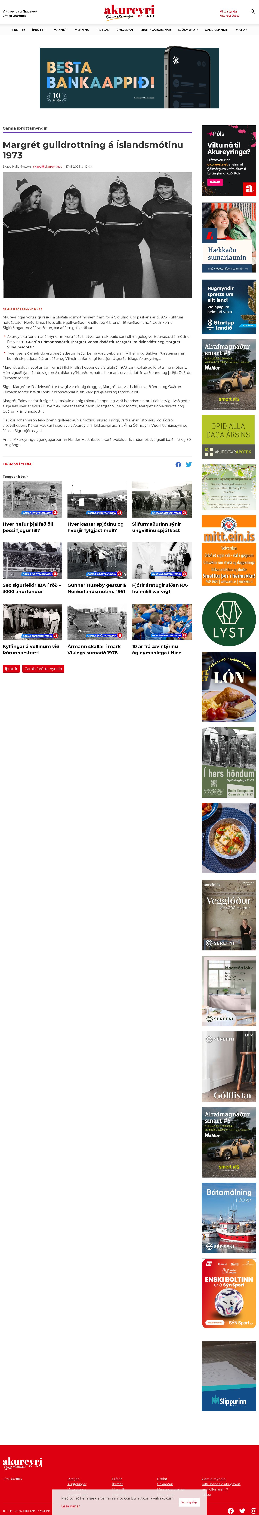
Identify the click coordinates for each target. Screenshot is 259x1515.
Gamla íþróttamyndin (43, 669)
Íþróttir (11, 669)
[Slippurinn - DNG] (229, 1377)
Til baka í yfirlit (18, 464)
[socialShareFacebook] (178, 465)
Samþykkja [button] (189, 1502)
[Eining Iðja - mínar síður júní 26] (229, 551)
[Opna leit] (252, 11)
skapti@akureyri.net (47, 166)
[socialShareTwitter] (189, 465)
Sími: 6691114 (12, 1479)
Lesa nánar (70, 1506)
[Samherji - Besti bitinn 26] (229, 839)
